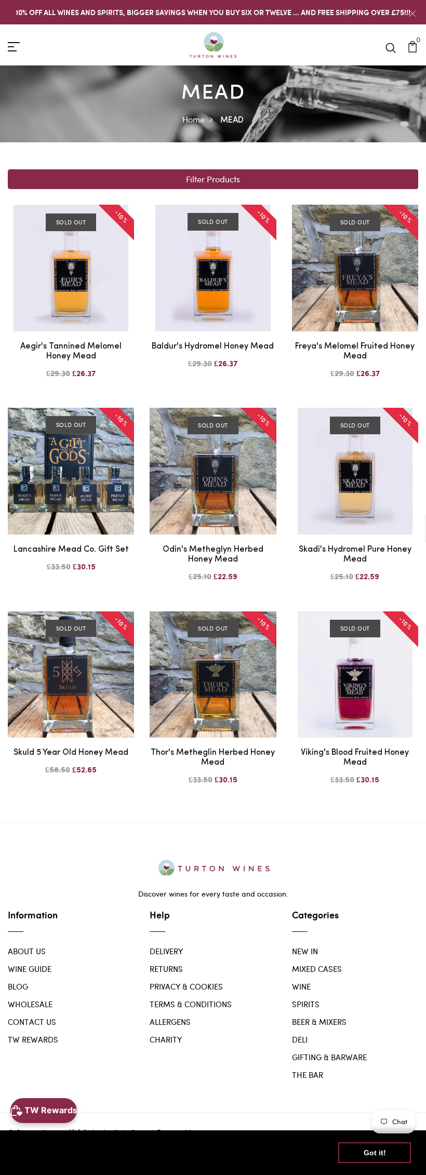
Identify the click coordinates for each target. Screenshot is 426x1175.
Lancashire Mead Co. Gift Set (71, 549)
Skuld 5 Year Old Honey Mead (71, 753)
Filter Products (213, 178)
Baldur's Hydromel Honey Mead (213, 346)
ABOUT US (27, 951)
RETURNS (166, 969)
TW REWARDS (33, 1039)
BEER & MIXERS (319, 1022)
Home (193, 119)
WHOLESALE (30, 1004)
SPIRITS (306, 1004)
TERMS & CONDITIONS (191, 1004)
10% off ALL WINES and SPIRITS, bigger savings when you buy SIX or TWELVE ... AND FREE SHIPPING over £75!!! (213, 12)
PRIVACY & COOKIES (186, 986)
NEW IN (305, 951)
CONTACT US (32, 1022)
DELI (300, 1039)
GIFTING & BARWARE (329, 1057)
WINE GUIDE (29, 969)
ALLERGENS (170, 1022)
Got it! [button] (375, 1153)
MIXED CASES (317, 969)
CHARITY (166, 1039)
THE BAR (307, 1075)
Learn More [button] (38, 1158)
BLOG (18, 986)
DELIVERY (166, 951)
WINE (301, 986)
